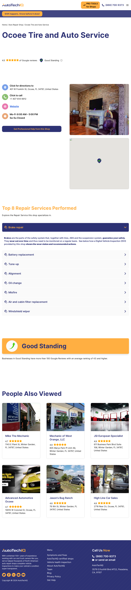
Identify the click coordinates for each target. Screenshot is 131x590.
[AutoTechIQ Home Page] (13, 5)
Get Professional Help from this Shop (32, 129)
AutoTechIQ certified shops (60, 558)
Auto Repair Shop (16, 25)
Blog (49, 573)
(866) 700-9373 (114, 5)
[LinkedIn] (14, 575)
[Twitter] (4, 575)
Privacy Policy (54, 576)
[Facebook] (9, 575)
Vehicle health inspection (59, 562)
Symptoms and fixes (57, 555)
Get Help (51, 580)
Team (49, 569)
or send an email (105, 559)
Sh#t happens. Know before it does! (22, 14)
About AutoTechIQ (56, 565)
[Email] (18, 575)
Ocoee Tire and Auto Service (37, 25)
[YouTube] (23, 575)
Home (4, 25)
